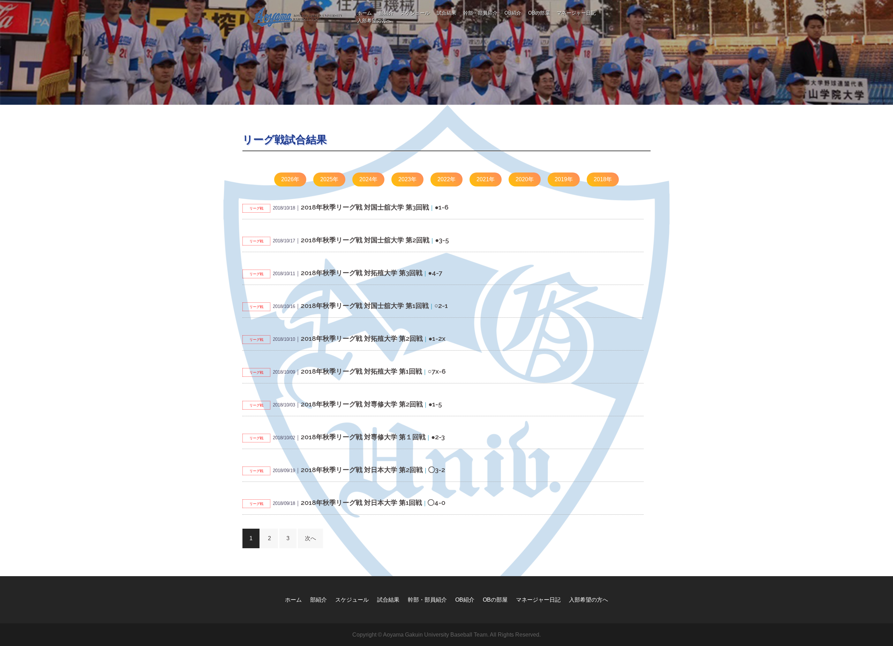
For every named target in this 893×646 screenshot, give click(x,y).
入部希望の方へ (374, 20)
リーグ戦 (256, 208)
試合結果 (446, 13)
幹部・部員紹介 (480, 13)
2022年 (446, 179)
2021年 (485, 179)
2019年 (564, 179)
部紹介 (386, 13)
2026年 (290, 179)
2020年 (525, 179)
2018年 (603, 179)
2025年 (329, 179)
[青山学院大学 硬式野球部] (298, 17)
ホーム (364, 13)
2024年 (368, 179)
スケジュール (415, 13)
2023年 (407, 179)
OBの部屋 (539, 13)
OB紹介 (512, 13)
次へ (310, 538)
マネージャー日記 (576, 13)
